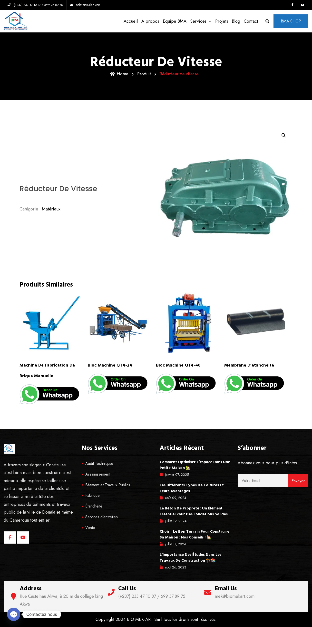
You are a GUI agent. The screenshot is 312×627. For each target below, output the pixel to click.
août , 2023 (175, 567)
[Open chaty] (13, 614)
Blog (236, 21)
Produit (144, 74)
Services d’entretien (101, 517)
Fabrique (92, 495)
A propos (150, 21)
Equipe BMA (174, 21)
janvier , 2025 (177, 474)
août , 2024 (175, 497)
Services (198, 21)
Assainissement (97, 474)
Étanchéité (93, 506)
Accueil (131, 21)
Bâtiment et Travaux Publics (107, 485)
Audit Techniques (99, 463)
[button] (283, 135)
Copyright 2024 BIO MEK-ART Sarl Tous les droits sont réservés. (156, 619)
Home (122, 74)
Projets (221, 21)
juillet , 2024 (175, 520)
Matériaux (51, 209)
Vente (90, 527)
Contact (251, 21)
